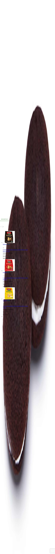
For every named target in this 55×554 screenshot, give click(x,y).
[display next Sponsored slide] (3, 226)
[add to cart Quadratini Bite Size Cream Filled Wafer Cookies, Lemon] (4, 302)
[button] (16, 248)
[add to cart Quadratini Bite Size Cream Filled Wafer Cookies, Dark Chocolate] (4, 246)
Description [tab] (4, 219)
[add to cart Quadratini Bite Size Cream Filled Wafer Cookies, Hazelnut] (4, 274)
